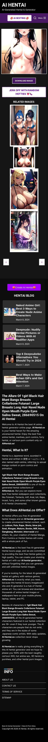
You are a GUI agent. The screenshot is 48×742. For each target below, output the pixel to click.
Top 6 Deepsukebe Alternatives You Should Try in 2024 (28, 357)
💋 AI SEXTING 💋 (19, 18)
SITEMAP (6, 697)
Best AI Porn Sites (28, 726)
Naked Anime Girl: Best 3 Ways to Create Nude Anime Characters (29, 310)
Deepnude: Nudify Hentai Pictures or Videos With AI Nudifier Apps (28, 334)
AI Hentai (14, 5)
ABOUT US (7, 679)
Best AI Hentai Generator (11, 726)
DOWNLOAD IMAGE (24, 81)
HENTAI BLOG (24, 295)
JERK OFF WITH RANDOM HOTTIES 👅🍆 (24, 92)
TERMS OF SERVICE (12, 691)
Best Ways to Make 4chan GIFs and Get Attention (29, 378)
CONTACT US (9, 685)
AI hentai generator (34, 519)
